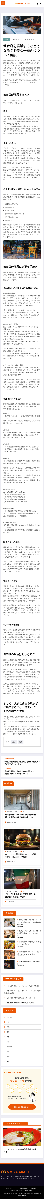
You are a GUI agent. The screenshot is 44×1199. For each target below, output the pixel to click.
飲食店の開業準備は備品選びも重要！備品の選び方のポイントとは (21, 762)
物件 (8, 1032)
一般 (8, 1022)
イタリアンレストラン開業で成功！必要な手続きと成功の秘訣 (20, 895)
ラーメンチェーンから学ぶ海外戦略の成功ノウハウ (22, 1150)
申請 (8, 1042)
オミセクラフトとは (11, 1188)
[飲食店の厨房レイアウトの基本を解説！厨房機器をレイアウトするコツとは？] (9, 935)
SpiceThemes (22, 1195)
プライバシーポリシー (15, 1191)
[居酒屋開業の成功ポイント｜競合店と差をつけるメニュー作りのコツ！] (9, 956)
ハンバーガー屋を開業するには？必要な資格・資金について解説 (20, 855)
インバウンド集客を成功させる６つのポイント (21, 998)
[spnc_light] (41, 4)
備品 (8, 1027)
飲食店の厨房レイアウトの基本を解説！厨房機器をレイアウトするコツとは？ (29, 933)
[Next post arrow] (38, 772)
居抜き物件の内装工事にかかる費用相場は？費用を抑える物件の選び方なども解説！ (20, 816)
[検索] (37, 3)
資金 (6, 40)
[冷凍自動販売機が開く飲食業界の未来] (9, 966)
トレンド (9, 1017)
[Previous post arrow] (38, 761)
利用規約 (33, 1188)
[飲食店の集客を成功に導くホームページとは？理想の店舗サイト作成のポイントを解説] (9, 924)
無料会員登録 (24, 1188)
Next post (8, 768)
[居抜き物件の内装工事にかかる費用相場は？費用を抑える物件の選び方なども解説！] (22, 799)
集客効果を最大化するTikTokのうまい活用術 (20, 1003)
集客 (8, 1061)
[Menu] (3, 3)
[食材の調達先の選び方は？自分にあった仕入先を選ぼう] (9, 946)
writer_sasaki (12, 812)
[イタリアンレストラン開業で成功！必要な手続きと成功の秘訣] (22, 879)
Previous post (9, 758)
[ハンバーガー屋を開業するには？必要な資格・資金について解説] (22, 839)
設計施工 (9, 1047)
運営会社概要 (28, 1191)
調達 (8, 1052)
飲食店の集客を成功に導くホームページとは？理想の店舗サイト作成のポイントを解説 (29, 922)
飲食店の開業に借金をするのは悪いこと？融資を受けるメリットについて (21, 772)
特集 (8, 1037)
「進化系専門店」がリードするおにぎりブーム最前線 (23, 986)
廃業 (19, 40)
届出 (16, 40)
